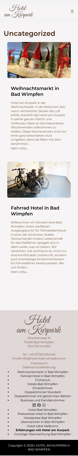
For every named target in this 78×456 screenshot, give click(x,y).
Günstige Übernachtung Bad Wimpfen (42, 434)
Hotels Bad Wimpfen (42, 384)
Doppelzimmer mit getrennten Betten (42, 396)
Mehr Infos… (19, 148)
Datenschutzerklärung (39, 367)
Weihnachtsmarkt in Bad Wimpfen (35, 91)
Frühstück (42, 380)
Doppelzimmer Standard (43, 392)
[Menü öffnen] (72, 11)
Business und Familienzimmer (42, 400)
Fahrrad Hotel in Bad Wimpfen (35, 211)
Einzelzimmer (43, 388)
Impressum (39, 363)
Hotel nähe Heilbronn (42, 426)
